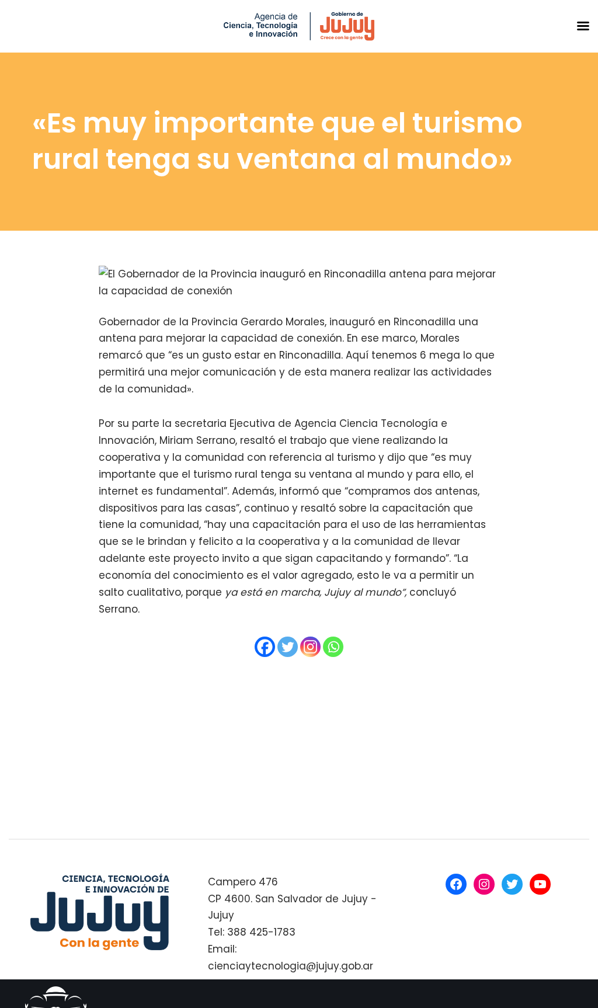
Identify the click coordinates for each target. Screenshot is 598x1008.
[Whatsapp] (333, 647)
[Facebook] (265, 647)
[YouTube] (540, 884)
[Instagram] (310, 647)
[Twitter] (287, 647)
